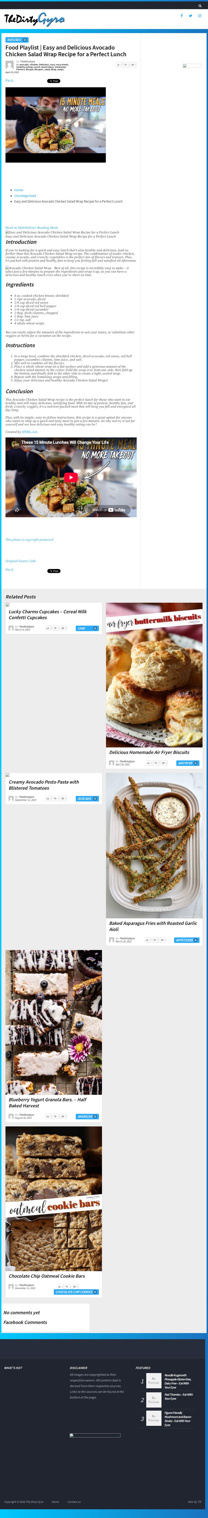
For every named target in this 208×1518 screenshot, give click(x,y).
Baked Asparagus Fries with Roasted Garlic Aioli (153, 926)
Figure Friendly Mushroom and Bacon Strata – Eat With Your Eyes (177, 1419)
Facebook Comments (25, 1322)
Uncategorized (25, 195)
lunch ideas (47, 66)
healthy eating (24, 66)
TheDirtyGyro (27, 61)
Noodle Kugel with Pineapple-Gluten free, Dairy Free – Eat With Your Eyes (177, 1381)
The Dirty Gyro (34, 1502)
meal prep (60, 66)
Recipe (30, 69)
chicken (34, 64)
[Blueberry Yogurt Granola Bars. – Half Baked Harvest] (53, 1022)
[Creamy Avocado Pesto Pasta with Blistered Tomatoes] (7, 775)
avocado (14, 40)
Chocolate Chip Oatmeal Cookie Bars (46, 1276)
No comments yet (21, 1312)
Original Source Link (20, 561)
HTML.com (30, 431)
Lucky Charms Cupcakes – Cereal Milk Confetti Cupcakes (48, 614)
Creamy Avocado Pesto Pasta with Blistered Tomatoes (44, 785)
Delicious (44, 64)
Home (18, 190)
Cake (81, 628)
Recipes (39, 69)
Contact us (73, 1502)
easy (52, 64)
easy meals (62, 64)
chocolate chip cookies (74, 1292)
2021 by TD (194, 1502)
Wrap (53, 69)
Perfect (20, 69)
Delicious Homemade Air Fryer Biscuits (149, 752)
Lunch (37, 66)
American (85, 1116)
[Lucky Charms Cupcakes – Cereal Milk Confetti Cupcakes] (7, 605)
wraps (60, 69)
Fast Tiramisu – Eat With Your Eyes (178, 1396)
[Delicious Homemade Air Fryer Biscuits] (154, 675)
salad (47, 69)
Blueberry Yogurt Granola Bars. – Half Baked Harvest (47, 1102)
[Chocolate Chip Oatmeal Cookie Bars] (53, 1198)
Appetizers (184, 940)
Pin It (9, 80)
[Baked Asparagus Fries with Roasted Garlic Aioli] (154, 845)
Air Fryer (185, 763)
